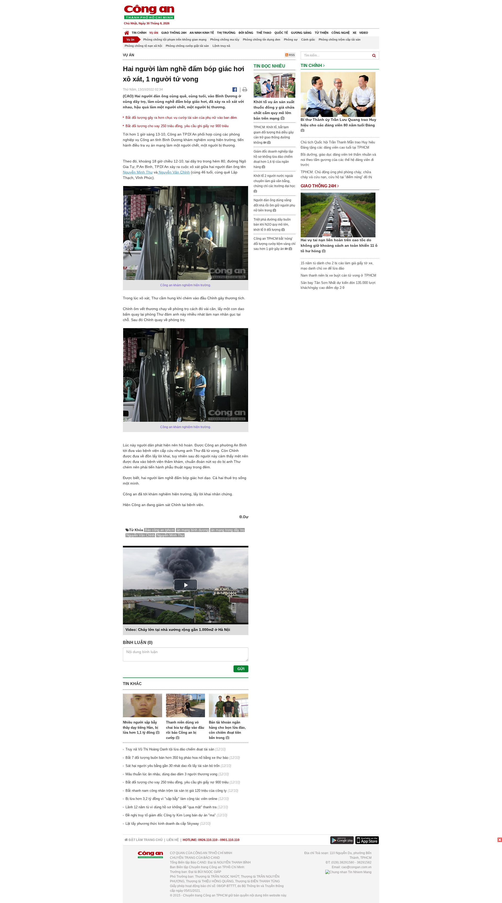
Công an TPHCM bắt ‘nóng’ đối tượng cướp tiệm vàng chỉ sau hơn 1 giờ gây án (274, 244)
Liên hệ (173, 840)
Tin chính (139, 32)
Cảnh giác (308, 39)
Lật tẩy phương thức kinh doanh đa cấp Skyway (162, 824)
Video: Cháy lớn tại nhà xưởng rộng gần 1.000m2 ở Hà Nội (178, 629)
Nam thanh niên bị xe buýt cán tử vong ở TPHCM (338, 275)
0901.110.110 (229, 840)
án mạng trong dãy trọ (227, 530)
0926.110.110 (208, 840)
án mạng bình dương (193, 530)
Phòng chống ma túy (224, 39)
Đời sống (246, 32)
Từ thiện (321, 32)
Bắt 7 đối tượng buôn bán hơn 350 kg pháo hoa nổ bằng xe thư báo (177, 758)
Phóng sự (291, 39)
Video (363, 32)
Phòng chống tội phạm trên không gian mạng (175, 39)
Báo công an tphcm (159, 530)
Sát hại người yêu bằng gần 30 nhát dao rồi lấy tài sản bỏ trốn (173, 766)
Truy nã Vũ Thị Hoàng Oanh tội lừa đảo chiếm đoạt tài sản (170, 749)
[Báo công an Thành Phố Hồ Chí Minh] (149, 12)
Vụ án (153, 32)
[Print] (244, 89)
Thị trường (226, 32)
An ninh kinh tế (202, 32)
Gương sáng (301, 32)
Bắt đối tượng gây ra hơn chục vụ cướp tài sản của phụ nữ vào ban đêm (181, 118)
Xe (354, 32)
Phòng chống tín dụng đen (261, 39)
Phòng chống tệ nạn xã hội (143, 45)
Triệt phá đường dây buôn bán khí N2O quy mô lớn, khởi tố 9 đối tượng (272, 225)
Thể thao (263, 32)
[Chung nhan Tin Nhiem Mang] (348, 872)
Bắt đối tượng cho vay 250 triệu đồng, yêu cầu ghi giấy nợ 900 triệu (177, 126)
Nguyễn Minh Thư (138, 172)
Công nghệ (341, 32)
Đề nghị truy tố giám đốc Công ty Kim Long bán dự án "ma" (171, 815)
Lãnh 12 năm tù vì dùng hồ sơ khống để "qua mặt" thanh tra (171, 807)
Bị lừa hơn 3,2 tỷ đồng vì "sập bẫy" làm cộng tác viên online (171, 799)
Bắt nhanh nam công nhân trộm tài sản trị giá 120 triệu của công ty (176, 791)
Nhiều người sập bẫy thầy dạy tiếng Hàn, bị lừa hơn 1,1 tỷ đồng (140, 727)
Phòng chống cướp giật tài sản (187, 45)
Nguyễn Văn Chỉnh (174, 172)
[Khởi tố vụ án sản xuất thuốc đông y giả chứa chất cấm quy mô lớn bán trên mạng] (274, 85)
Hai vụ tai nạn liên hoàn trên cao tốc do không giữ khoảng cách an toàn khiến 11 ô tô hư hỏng (339, 245)
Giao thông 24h (173, 32)
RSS (291, 55)
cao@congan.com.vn (356, 867)
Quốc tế (281, 32)
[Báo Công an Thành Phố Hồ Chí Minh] (126, 31)
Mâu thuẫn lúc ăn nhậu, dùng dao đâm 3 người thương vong (171, 774)
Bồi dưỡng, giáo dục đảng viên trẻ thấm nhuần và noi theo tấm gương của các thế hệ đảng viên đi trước (338, 160)
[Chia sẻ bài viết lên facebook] (234, 89)
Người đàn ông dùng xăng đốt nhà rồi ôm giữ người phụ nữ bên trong (274, 205)
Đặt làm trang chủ (145, 840)
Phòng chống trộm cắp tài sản (340, 39)
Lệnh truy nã (221, 45)
